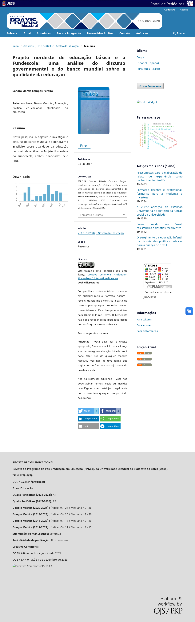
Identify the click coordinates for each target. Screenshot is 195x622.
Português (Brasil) (148, 69)
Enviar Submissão (150, 86)
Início (16, 46)
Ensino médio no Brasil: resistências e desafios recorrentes (159, 226)
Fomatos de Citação (91, 215)
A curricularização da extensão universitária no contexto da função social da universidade (159, 210)
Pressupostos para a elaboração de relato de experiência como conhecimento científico (159, 176)
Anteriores (44, 33)
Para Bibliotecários (147, 331)
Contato (124, 33)
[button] (88, 411)
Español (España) (148, 63)
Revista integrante (69, 33)
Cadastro (169, 9)
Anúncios (142, 33)
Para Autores (144, 325)
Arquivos (28, 46)
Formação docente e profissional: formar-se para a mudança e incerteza (159, 193)
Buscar (180, 33)
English (141, 57)
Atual (27, 33)
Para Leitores (144, 319)
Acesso (184, 9)
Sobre (11, 33)
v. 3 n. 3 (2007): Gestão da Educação (58, 46)
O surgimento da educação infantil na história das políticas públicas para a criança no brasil (159, 241)
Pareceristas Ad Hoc (100, 33)
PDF (85, 145)
